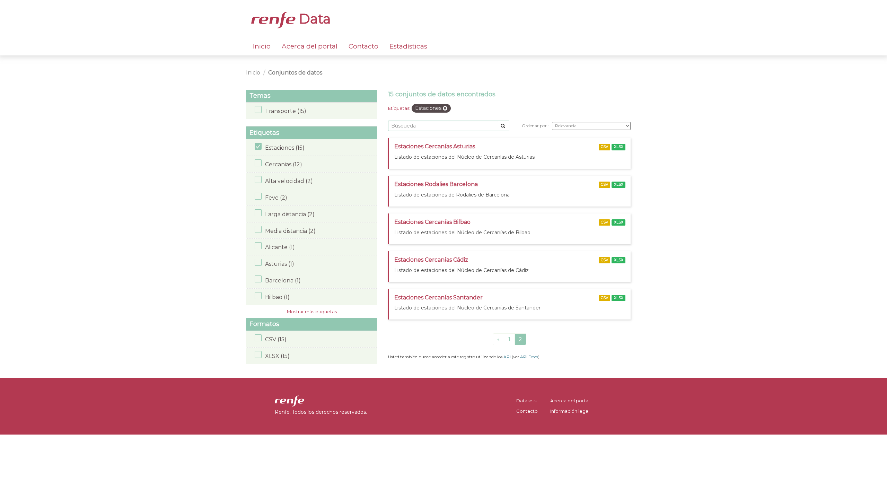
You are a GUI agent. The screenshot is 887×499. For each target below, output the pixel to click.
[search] (503, 126)
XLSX (618, 147)
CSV (604, 147)
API (507, 356)
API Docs (529, 356)
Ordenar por (535, 125)
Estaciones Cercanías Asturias (434, 146)
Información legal (569, 411)
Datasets (526, 400)
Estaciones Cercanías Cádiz (431, 259)
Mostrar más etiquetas (312, 311)
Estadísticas (408, 46)
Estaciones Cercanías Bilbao (432, 222)
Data (313, 18)
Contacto (363, 46)
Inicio (262, 46)
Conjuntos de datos (295, 72)
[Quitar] (445, 108)
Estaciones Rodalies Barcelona (436, 184)
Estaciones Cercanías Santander (438, 297)
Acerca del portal (309, 46)
